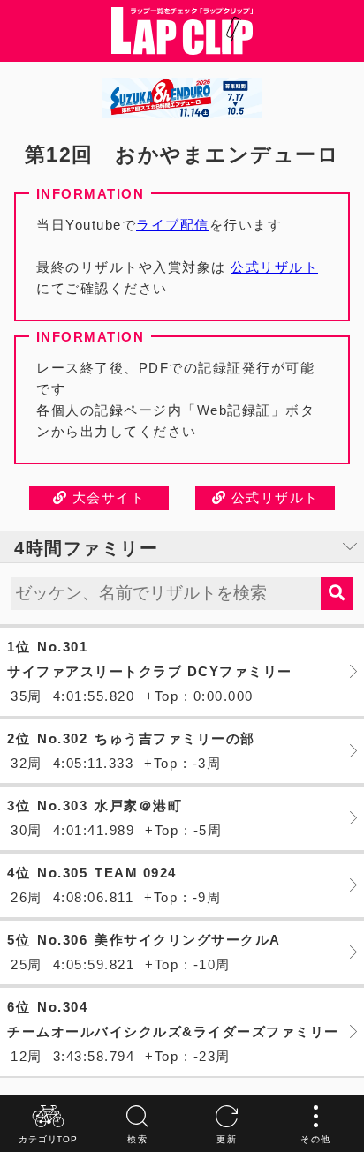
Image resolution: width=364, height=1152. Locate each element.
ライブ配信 (172, 224)
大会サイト (106, 497)
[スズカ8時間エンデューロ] (182, 98)
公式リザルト (274, 267)
